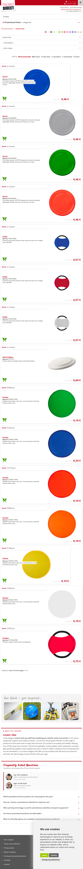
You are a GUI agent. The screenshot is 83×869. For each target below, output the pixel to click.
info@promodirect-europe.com (71, 9)
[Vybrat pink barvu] (67, 32)
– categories (18, 22)
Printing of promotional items (15, 856)
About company (10, 852)
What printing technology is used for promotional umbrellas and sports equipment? (35, 808)
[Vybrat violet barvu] (70, 32)
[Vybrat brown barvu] (75, 32)
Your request (9, 840)
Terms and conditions (12, 844)
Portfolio (7, 860)
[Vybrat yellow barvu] (56, 32)
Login (74, 4)
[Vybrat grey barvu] (54, 32)
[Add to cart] (4, 99)
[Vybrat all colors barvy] (45, 32)
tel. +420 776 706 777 (73, 11)
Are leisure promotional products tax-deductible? (22, 813)
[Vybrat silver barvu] (78, 32)
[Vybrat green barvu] (59, 32)
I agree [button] (44, 855)
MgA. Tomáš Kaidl (20, 783)
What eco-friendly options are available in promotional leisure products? (31, 819)
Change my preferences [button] (51, 860)
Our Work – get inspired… (23, 698)
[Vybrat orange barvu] (62, 32)
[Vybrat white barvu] (48, 32)
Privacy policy (9, 848)
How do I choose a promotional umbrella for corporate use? (26, 802)
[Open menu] (80, 2)
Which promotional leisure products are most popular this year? (28, 796)
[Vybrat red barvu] (64, 32)
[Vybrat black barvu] (51, 32)
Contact (7, 864)
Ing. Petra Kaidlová (20, 775)
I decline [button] (54, 855)
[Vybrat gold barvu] (81, 32)
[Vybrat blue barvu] (72, 32)
